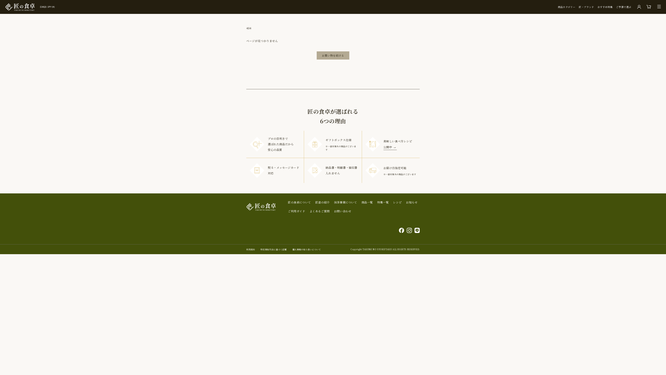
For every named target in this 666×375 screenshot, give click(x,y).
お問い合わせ (342, 211)
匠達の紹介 (322, 202)
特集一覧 (383, 202)
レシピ (397, 202)
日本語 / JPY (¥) (47, 7)
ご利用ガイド (296, 211)
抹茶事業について (345, 202)
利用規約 (250, 249)
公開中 (387, 147)
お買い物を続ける (333, 55)
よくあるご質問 (320, 211)
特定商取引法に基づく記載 (274, 249)
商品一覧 (367, 202)
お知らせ (411, 202)
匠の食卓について (299, 202)
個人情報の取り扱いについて (306, 249)
